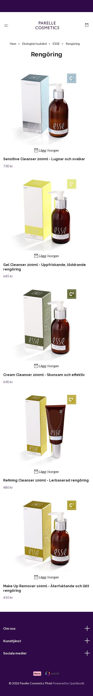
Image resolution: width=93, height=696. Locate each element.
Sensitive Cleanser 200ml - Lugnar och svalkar (44, 159)
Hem (13, 43)
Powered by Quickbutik (68, 683)
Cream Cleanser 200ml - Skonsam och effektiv (44, 375)
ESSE (56, 43)
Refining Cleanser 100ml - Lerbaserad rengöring (46, 480)
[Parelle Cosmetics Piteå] (47, 25)
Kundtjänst (12, 641)
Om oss (9, 628)
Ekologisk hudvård (34, 43)
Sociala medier (15, 653)
